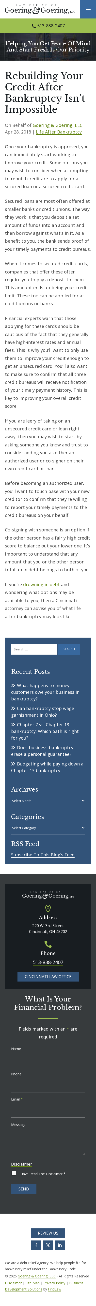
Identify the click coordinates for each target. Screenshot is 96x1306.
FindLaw (54, 1289)
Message (18, 1124)
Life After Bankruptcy (59, 132)
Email (17, 1099)
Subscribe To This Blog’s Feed (43, 855)
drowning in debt (41, 584)
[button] (88, 9)
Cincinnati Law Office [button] (48, 976)
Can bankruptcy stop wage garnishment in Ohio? (42, 711)
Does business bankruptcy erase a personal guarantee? (42, 751)
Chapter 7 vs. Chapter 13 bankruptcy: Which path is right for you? (45, 731)
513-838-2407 (51, 26)
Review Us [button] (48, 1233)
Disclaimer (21, 1164)
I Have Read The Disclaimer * (41, 1173)
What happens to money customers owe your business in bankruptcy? (45, 692)
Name (16, 1048)
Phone (16, 1074)
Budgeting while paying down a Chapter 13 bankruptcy (47, 767)
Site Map (33, 1283)
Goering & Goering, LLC (57, 125)
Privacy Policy (54, 1283)
